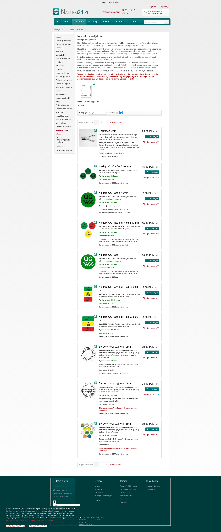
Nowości (107, 21)
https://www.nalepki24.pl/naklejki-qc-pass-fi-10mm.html (118, 241)
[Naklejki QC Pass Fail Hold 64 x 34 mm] (88, 294)
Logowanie (153, 6)
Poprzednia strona (86, 122)
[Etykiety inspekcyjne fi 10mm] (88, 390)
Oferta (66, 21)
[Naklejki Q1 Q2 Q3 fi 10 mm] (88, 173)
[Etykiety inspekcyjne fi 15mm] (88, 431)
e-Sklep (78, 21)
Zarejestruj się (151, 489)
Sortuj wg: (83, 112)
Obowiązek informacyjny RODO (103, 496)
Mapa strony (124, 502)
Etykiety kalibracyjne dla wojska (63, 139)
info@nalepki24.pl (113, 12)
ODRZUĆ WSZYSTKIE (38, 526)
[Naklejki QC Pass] (88, 262)
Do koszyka (153, 136)
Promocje (93, 21)
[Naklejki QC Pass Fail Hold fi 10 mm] (88, 230)
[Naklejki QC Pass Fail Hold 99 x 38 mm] (88, 324)
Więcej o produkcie (150, 142)
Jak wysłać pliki (125, 492)
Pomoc (135, 21)
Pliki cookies (99, 492)
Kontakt (97, 500)
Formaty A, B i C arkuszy (128, 486)
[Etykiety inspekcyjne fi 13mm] (88, 354)
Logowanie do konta (153, 486)
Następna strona (116, 122)
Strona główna (58, 30)
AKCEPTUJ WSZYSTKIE (15, 526)
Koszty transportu (126, 495)
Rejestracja (165, 6)
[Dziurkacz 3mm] (88, 138)
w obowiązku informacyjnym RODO (41, 520)
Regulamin (98, 489)
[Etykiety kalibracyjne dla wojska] (86, 90)
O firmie (120, 21)
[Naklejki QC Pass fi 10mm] (88, 200)
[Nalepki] (71, 12)
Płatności (123, 499)
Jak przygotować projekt (128, 489)
